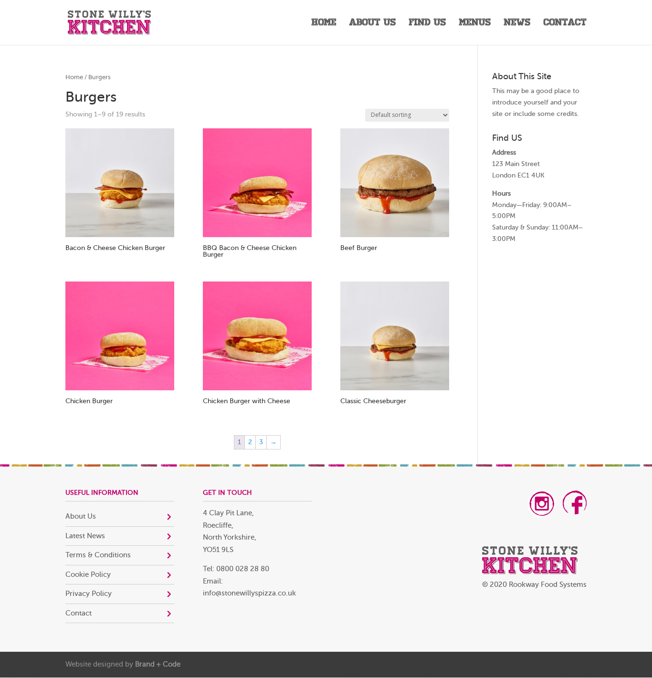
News (517, 23)
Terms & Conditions (98, 555)
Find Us (427, 23)
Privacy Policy (88, 594)
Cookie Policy (88, 575)
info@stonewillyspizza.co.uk (249, 593)
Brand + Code (157, 664)
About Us (372, 23)
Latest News (85, 536)
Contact (565, 23)
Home (324, 23)
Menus (475, 23)
